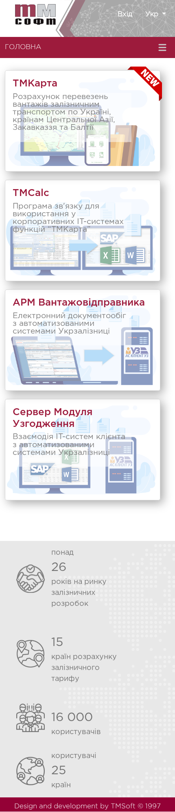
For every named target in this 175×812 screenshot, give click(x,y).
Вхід (125, 14)
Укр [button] (152, 14)
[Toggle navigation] (163, 47)
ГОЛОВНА (23, 47)
